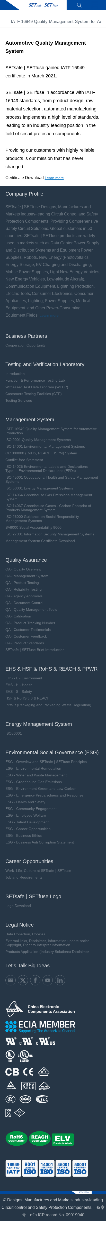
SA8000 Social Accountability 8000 (33, 527)
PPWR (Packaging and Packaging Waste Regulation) (48, 705)
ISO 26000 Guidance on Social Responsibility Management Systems (42, 519)
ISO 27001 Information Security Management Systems (49, 534)
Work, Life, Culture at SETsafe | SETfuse (38, 871)
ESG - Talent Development (27, 822)
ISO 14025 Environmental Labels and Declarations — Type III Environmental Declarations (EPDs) (48, 468)
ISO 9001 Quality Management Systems (38, 440)
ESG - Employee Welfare (25, 815)
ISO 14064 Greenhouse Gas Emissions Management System (48, 497)
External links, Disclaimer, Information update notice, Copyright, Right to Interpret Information (48, 943)
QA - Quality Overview (23, 569)
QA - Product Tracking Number (30, 623)
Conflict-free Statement (24, 460)
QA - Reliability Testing (23, 589)
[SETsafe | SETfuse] (36, 5)
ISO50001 (13, 733)
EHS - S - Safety (18, 691)
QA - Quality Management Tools (31, 609)
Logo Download (18, 906)
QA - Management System (26, 576)
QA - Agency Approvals (23, 596)
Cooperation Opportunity (25, 345)
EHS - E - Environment (23, 678)
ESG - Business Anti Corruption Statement (39, 842)
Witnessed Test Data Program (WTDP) (36, 387)
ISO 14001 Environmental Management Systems (45, 446)
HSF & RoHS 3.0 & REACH (27, 698)
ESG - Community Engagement (31, 809)
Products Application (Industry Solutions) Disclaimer (47, 952)
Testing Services (18, 400)
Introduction (15, 374)
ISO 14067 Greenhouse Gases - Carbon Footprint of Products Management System (48, 508)
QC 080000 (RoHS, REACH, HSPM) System (41, 453)
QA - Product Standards (24, 643)
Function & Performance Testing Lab (35, 380)
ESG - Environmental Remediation (33, 768)
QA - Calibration (18, 616)
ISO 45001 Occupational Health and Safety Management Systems (51, 479)
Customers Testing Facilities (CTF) (33, 394)
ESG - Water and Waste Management (36, 775)
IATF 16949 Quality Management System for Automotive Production (51, 431)
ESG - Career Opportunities (27, 829)
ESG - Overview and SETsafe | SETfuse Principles (46, 762)
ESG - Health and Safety (25, 802)
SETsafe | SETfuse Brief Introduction (35, 650)
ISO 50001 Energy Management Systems (39, 488)
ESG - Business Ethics (23, 835)
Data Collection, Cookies (25, 934)
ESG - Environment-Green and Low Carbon (40, 788)
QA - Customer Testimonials (28, 630)
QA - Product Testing (22, 583)
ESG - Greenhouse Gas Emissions (33, 782)
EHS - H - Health (18, 685)
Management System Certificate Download (40, 541)
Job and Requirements (23, 877)
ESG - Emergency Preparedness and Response (44, 795)
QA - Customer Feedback (26, 636)
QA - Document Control (24, 603)
